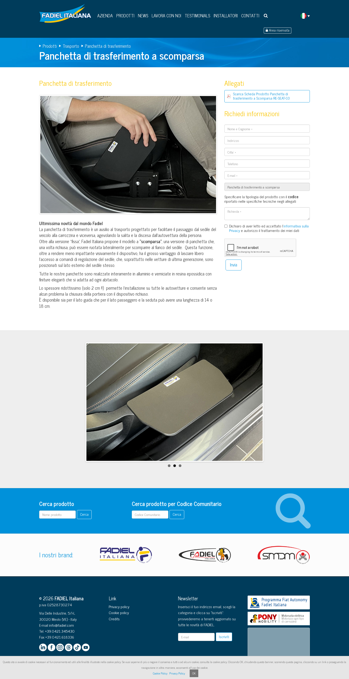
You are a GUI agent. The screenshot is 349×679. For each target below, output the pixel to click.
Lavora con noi (166, 15)
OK (194, 673)
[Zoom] (128, 155)
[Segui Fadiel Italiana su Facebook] (51, 647)
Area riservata (278, 30)
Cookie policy (119, 612)
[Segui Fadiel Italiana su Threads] (68, 647)
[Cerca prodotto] (266, 15)
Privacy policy (119, 606)
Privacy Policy (177, 673)
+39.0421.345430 (60, 631)
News (143, 15)
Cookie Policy (160, 673)
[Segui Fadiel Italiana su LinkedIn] (43, 647)
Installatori (226, 15)
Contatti (250, 15)
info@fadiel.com (61, 625)
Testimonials (197, 15)
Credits (114, 619)
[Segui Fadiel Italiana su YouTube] (86, 647)
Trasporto (71, 45)
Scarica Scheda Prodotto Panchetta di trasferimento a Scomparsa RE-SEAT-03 (261, 96)
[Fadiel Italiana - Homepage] (66, 15)
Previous (79, 406)
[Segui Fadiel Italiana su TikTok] (77, 647)
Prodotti (125, 15)
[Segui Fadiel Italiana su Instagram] (60, 647)
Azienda (105, 15)
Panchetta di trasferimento (108, 45)
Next (270, 406)
